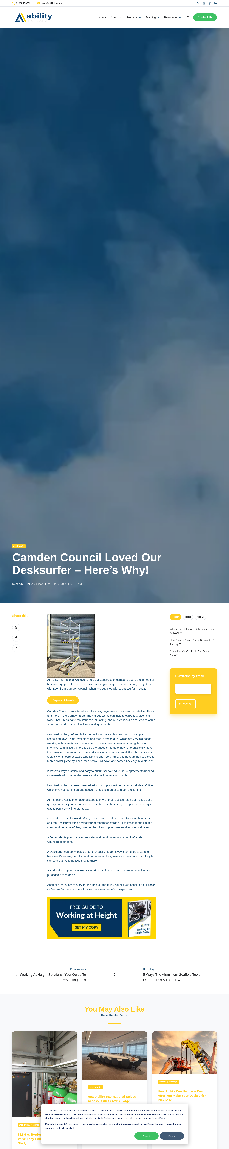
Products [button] (132, 17)
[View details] (198, 3)
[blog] (114, 975)
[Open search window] (188, 17)
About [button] (114, 17)
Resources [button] (171, 17)
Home (102, 17)
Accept (146, 1135)
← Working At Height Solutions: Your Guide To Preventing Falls (50, 977)
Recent (175, 616)
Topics (188, 616)
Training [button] (151, 17)
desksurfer (19, 546)
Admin (19, 583)
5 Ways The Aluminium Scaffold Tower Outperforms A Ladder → (172, 977)
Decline (171, 1135)
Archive (200, 616)
